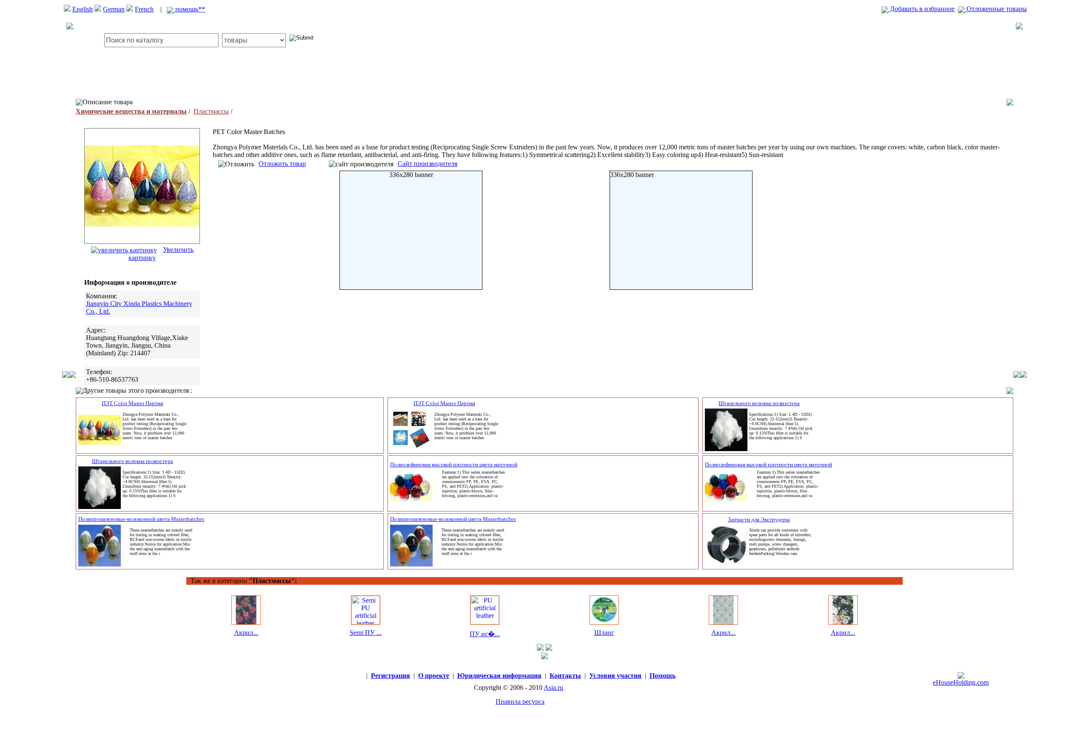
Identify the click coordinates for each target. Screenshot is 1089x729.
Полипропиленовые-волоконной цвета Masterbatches (141, 519)
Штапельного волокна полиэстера (759, 403)
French (144, 9)
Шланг (604, 632)
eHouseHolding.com (961, 682)
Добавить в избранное (921, 8)
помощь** (189, 9)
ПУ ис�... (485, 634)
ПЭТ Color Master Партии (132, 403)
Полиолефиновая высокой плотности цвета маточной (453, 464)
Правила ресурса (520, 701)
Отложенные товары (996, 8)
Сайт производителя (427, 163)
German (114, 9)
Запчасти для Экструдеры (759, 519)
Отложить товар (282, 163)
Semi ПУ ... (366, 632)
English (82, 9)
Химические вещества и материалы (131, 111)
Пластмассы (211, 111)
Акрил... (246, 632)
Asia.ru (553, 687)
